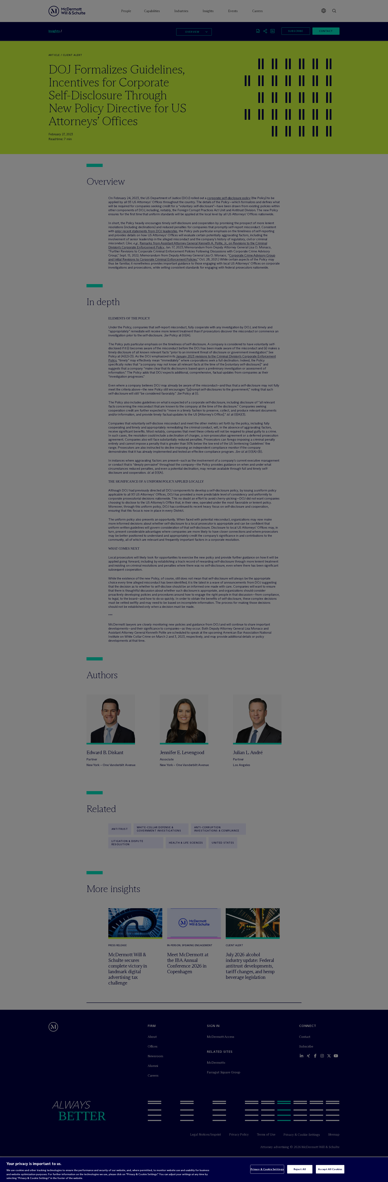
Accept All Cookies (330, 1169)
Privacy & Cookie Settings (267, 1169)
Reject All (300, 1169)
